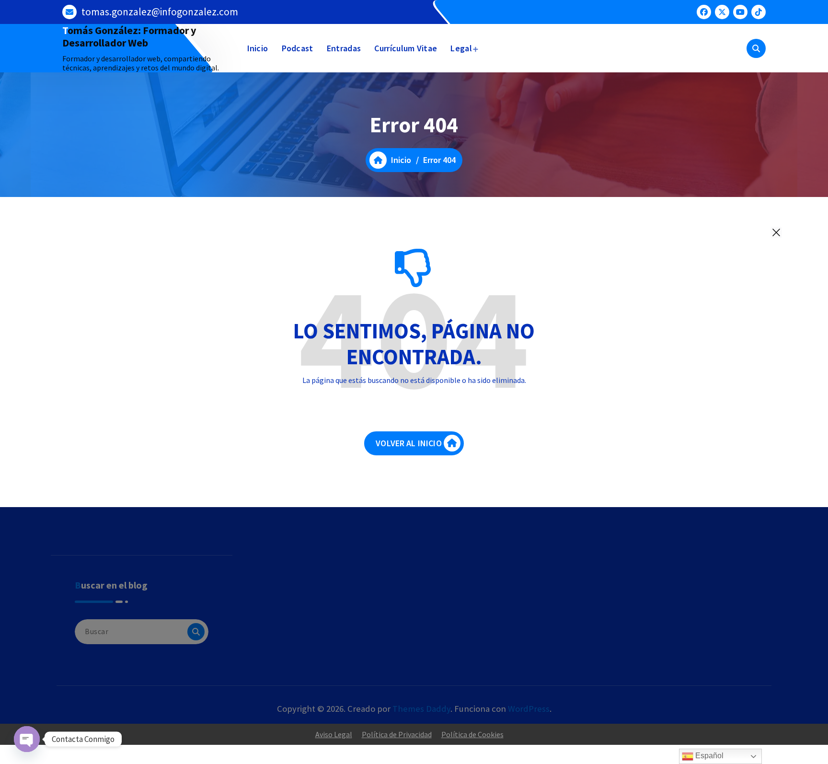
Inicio (257, 48)
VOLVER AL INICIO (409, 443)
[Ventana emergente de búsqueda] (756, 48)
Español (708, 756)
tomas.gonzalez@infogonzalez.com (159, 11)
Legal (461, 48)
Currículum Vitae (405, 48)
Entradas (344, 48)
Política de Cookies (472, 734)
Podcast (297, 48)
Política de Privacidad (397, 734)
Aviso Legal (333, 734)
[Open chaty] (27, 739)
